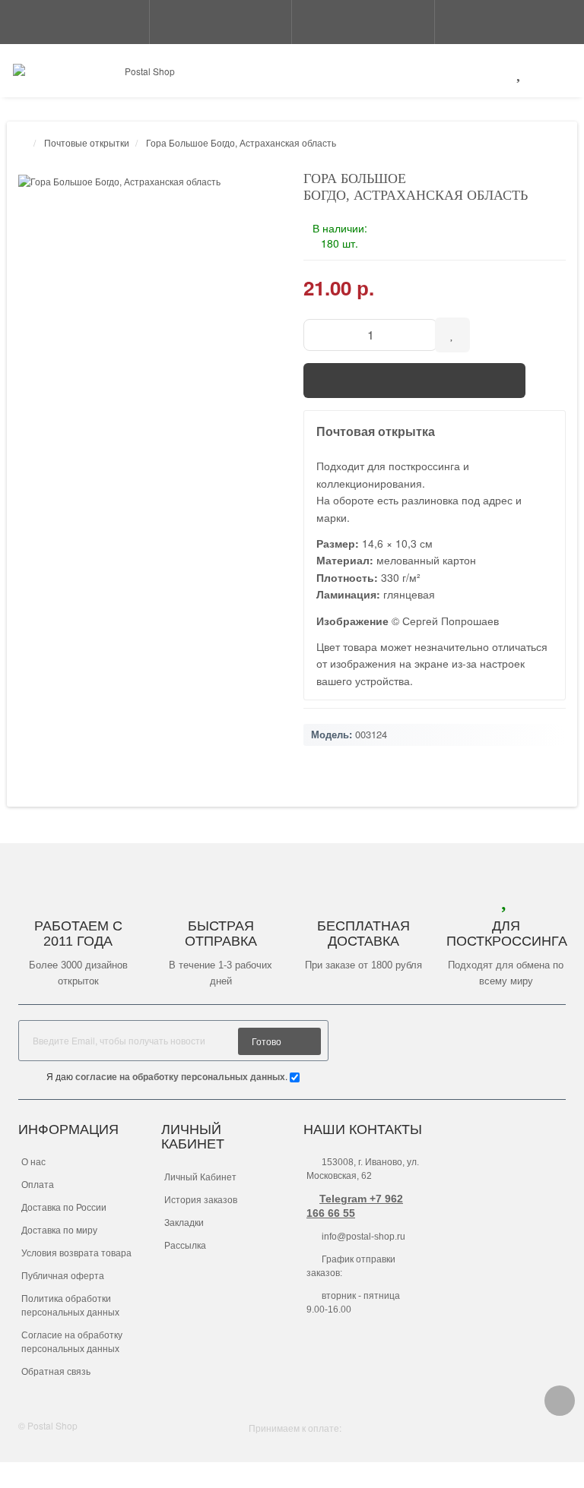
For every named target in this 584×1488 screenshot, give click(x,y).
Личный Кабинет (200, 1177)
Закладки (184, 1223)
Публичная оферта (62, 1276)
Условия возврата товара (76, 1253)
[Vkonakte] (555, 1038)
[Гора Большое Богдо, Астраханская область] (149, 181)
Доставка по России (63, 1207)
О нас (33, 1162)
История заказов (200, 1200)
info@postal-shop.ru (362, 1236)
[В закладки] (452, 335)
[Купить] (414, 380)
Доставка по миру (59, 1230)
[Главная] (22, 142)
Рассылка (185, 1245)
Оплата (37, 1185)
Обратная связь (55, 1371)
